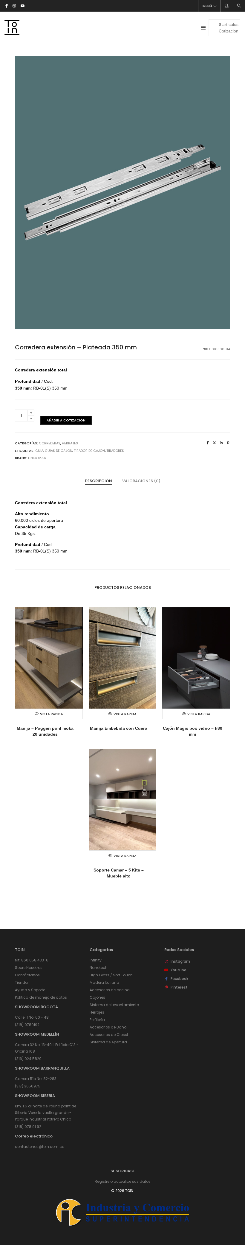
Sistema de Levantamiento (114, 1004)
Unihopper (37, 458)
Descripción (98, 481)
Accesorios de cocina (110, 989)
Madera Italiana (104, 982)
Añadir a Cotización (66, 420)
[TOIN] (11, 32)
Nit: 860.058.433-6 (31, 960)
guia (39, 450)
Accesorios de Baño (108, 1027)
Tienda (21, 982)
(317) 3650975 (27, 1086)
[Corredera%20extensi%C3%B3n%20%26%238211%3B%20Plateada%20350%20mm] (208, 443)
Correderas (49, 443)
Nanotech (99, 967)
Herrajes (70, 443)
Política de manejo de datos (41, 997)
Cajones (97, 997)
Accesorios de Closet (109, 1034)
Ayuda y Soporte (30, 989)
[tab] (98, 481)
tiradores (115, 450)
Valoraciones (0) (141, 481)
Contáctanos (27, 975)
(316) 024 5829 (28, 1058)
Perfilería (97, 1019)
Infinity (96, 960)
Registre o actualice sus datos (123, 1181)
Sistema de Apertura (108, 1042)
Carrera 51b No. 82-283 (35, 1078)
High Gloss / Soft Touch (111, 975)
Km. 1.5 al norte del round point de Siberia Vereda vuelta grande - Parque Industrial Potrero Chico (45, 1113)
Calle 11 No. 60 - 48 (32, 1017)
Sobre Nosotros (28, 967)
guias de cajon (58, 450)
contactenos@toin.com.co (39, 1146)
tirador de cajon (89, 450)
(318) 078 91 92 (28, 1126)
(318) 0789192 (27, 1024)
